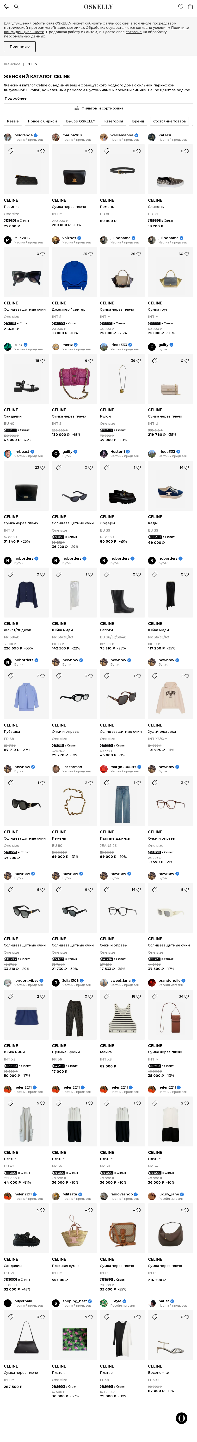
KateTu (165, 135)
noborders (23, 559)
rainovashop (122, 1194)
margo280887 (123, 767)
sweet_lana (121, 981)
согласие (134, 32)
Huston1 (118, 452)
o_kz (18, 345)
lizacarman (72, 767)
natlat (164, 1301)
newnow (70, 660)
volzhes (69, 238)
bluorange (23, 135)
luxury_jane (169, 1194)
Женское (12, 64)
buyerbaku (23, 1301)
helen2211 (23, 1087)
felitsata (69, 1194)
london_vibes (26, 981)
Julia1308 (70, 981)
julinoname (120, 238)
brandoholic (169, 981)
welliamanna (122, 135)
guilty (163, 345)
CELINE (11, 200)
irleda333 (119, 345)
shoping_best (74, 1301)
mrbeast (21, 452)
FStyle (116, 1301)
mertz (67, 345)
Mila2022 (22, 238)
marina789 (72, 135)
